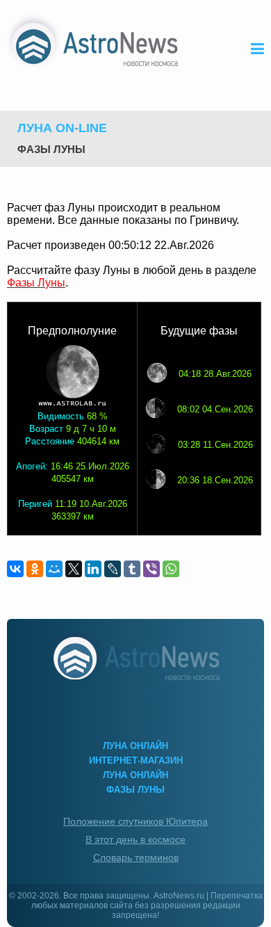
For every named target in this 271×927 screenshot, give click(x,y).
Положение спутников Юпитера (135, 821)
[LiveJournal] (112, 569)
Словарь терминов (136, 857)
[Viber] (151, 569)
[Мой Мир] (54, 569)
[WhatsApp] (171, 569)
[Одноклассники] (34, 569)
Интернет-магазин (136, 760)
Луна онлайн (135, 746)
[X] (73, 569)
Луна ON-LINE (62, 128)
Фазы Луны (51, 149)
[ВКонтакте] (15, 569)
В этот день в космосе (135, 839)
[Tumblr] (132, 569)
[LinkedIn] (93, 569)
